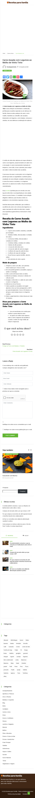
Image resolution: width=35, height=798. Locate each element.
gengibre (18, 653)
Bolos (4, 706)
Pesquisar (5, 487)
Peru (21, 666)
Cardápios (5, 709)
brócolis (25, 643)
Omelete (23, 663)
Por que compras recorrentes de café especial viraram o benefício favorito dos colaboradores (20, 561)
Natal (17, 663)
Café (5, 646)
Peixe (16, 666)
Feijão (16, 650)
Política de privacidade (14, 794)
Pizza (26, 666)
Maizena (6, 663)
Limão (17, 660)
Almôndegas (14, 640)
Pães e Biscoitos (7, 733)
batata (12, 643)
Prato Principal (6, 742)
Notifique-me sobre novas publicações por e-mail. (18, 429)
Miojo (12, 663)
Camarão (11, 646)
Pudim (12, 669)
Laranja (19, 656)
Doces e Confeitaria (8, 718)
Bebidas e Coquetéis (8, 700)
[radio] (12, 335)
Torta (18, 673)
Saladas (5, 745)
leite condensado (8, 660)
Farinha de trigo (8, 650)
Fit (21, 650)
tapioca (13, 673)
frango (26, 650)
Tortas (4, 760)
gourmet (25, 653)
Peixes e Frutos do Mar (9, 736)
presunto (6, 669)
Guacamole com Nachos (10, 476)
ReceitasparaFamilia (11, 67)
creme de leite (26, 646)
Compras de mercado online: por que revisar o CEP (16, 511)
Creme (18, 646)
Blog (11, 541)
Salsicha (6, 673)
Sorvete (5, 754)
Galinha (11, 653)
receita (8, 190)
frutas (5, 653)
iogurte (12, 656)
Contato (25, 794)
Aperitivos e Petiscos (12, 454)
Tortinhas (25, 673)
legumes (25, 656)
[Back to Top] (29, 793)
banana (6, 643)
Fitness (5, 721)
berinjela (18, 643)
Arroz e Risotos (7, 696)
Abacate (6, 640)
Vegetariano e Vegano (8, 763)
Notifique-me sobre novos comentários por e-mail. (17, 424)
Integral (6, 656)
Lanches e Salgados (8, 724)
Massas (5, 727)
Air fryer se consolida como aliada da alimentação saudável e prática (19, 569)
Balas (27, 640)
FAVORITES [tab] (10, 535)
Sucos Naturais (7, 757)
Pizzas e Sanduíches (8, 739)
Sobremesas (6, 748)
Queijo (18, 669)
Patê (11, 666)
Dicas (4, 715)
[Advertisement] (17, 31)
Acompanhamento (7, 690)
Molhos (4, 730)
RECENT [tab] (26, 535)
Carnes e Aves (10, 53)
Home (4, 53)
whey (5, 676)
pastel (5, 666)
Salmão (25, 669)
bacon (21, 640)
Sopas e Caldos (7, 751)
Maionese (23, 660)
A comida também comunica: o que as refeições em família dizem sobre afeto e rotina (21, 544)
